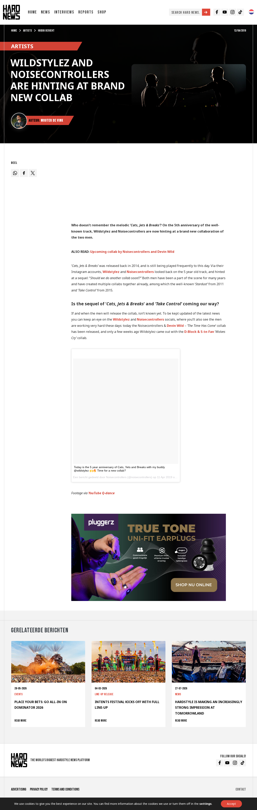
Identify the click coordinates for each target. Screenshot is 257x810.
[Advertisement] (148, 187)
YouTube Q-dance (101, 493)
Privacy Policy (39, 789)
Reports (86, 12)
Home (32, 12)
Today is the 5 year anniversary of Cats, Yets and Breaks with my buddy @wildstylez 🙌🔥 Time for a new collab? (119, 468)
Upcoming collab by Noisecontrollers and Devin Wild (132, 251)
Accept (231, 804)
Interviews (64, 12)
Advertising (18, 789)
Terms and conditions (65, 789)
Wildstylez (111, 272)
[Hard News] (11, 12)
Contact (241, 789)
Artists (27, 31)
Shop (102, 12)
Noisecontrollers (150, 319)
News (45, 12)
